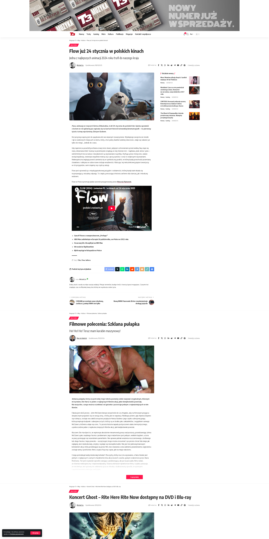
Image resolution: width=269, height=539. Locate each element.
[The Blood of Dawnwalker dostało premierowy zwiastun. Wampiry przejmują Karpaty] (194, 116)
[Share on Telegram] (174, 65)
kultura (88, 260)
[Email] (178, 65)
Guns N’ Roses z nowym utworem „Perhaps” (91, 236)
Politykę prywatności (17, 534)
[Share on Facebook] (158, 65)
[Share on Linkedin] (168, 65)
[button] (35, 533)
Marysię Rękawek (124, 182)
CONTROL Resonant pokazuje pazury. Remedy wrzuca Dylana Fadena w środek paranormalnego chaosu (173, 104)
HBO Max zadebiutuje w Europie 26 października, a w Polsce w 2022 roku (101, 239)
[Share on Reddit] (171, 65)
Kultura (74, 45)
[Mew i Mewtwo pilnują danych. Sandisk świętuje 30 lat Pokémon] (194, 80)
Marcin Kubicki (82, 338)
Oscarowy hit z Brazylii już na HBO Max (88, 243)
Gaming (167, 97)
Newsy (162, 83)
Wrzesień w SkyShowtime (84, 247)
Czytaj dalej (134, 477)
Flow (83, 260)
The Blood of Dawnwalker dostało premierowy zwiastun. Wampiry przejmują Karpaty (171, 115)
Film (79, 260)
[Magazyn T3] (72, 34)
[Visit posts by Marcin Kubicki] (72, 338)
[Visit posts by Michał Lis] (72, 65)
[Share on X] (161, 65)
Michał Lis (80, 65)
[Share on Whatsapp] (165, 65)
